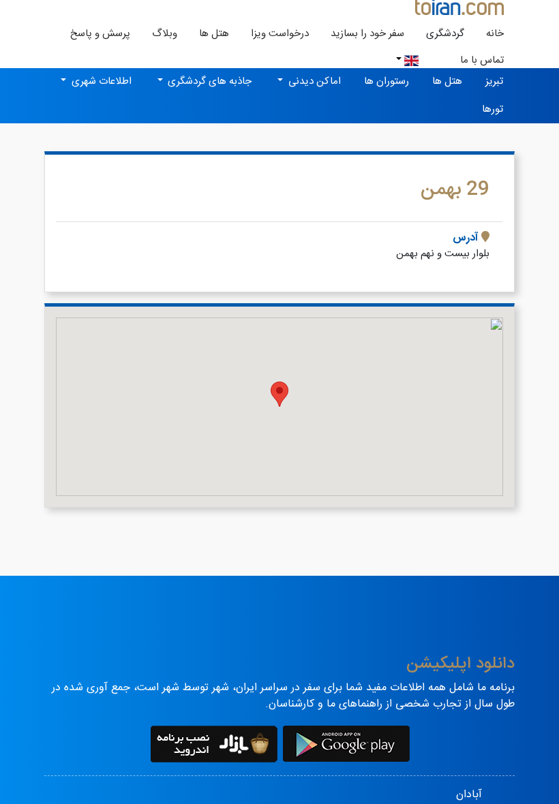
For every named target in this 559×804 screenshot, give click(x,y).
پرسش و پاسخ (100, 33)
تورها (492, 109)
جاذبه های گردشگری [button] (208, 81)
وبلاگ (164, 33)
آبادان (469, 795)
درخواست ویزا (280, 33)
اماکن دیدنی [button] (313, 81)
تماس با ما (482, 60)
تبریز (494, 81)
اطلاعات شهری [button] (100, 81)
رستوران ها (386, 81)
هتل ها (214, 33)
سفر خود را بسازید (367, 33)
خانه (489, 33)
